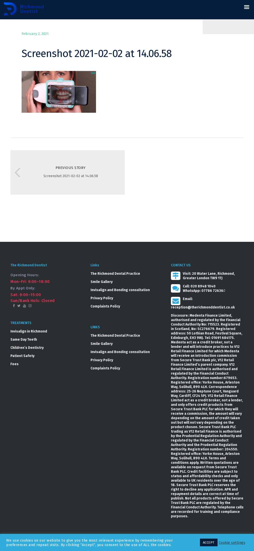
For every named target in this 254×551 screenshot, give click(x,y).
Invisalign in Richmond (28, 331)
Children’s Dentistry (27, 348)
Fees (14, 364)
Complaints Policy (105, 306)
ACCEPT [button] (209, 542)
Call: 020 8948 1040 (199, 286)
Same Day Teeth (23, 339)
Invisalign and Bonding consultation (120, 290)
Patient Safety (22, 356)
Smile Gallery (102, 282)
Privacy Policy (102, 298)
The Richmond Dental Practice (115, 274)
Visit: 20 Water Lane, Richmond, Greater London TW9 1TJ (209, 276)
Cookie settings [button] (232, 542)
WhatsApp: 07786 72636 (203, 291)
